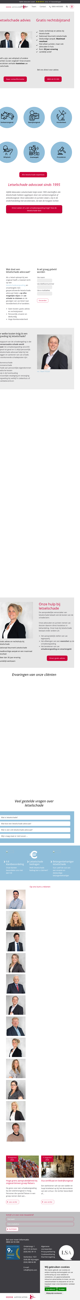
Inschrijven (13, 1229)
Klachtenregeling (48, 1257)
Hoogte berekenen (49, 476)
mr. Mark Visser (43, 371)
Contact (43, 6)
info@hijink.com (30, 1270)
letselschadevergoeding (15, 285)
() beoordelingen (40, 2)
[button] (15, 79)
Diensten (24, 6)
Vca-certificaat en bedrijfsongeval (57, 1180)
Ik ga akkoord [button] (50, 1289)
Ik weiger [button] (62, 1289)
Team (34, 6)
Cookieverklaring (48, 1254)
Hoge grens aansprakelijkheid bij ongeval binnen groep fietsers (21, 1182)
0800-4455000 (57, 6)
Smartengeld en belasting (50, 481)
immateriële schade (49, 453)
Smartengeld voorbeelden (50, 472)
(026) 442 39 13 (30, 1251)
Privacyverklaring (48, 1251)
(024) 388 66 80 (30, 1262)
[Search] (67, 6)
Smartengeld (47, 450)
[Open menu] (72, 6)
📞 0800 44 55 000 (20, 537)
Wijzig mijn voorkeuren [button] (54, 1293)
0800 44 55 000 (12, 1242)
